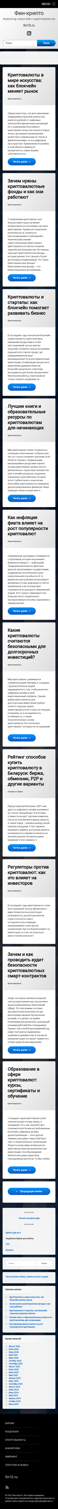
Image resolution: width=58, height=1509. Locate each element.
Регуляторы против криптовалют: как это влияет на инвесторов (28, 875)
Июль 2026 (14, 1349)
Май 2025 (13, 1375)
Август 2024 (14, 1387)
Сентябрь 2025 (16, 1364)
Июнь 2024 (14, 1392)
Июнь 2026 (14, 1352)
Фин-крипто (17, 1495)
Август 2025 (14, 1366)
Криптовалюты (14, 99)
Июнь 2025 (14, 1372)
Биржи (9, 1423)
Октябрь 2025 (15, 1361)
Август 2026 (14, 1346)
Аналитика (12, 1448)
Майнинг (11, 1456)
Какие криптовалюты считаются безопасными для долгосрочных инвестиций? (27, 644)
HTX (8, 1244)
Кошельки (12, 1431)
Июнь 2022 (14, 1404)
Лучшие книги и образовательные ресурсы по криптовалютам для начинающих (27, 417)
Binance (9, 1250)
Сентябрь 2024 (16, 1384)
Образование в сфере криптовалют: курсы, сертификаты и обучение (24, 1082)
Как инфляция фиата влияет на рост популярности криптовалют (28, 525)
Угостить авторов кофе (29, 1218)
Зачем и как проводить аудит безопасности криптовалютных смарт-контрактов (27, 965)
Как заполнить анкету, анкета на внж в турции (27, 1277)
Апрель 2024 (15, 1398)
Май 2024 (13, 1395)
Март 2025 (14, 1381)
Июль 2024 (14, 1390)
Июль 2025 (14, 1369)
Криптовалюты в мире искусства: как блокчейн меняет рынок (26, 83)
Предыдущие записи (31, 1191)
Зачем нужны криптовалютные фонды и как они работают (26, 189)
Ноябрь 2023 (15, 1401)
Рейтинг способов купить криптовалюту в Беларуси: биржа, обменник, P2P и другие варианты (27, 770)
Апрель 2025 (15, 1378)
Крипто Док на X (13, 1233)
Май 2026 (13, 1355)
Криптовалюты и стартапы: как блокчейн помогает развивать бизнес (28, 305)
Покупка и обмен (15, 792)
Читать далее (24, 161)
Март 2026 (14, 1358)
